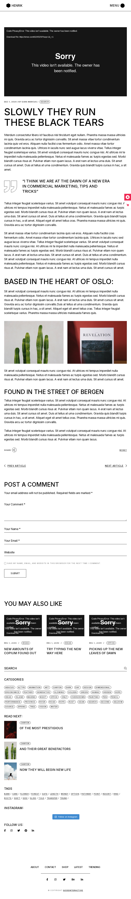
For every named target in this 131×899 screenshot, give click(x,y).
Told (41, 798)
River (42, 702)
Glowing (59, 692)
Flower (24, 794)
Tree (32, 707)
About (35, 867)
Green (84, 692)
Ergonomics (12, 692)
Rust (71, 702)
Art (47, 687)
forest (35, 794)
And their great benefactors (45, 749)
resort (107, 794)
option (75, 794)
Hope (118, 692)
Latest (78, 867)
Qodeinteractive (73, 890)
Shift (17, 798)
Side (25, 798)
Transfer (52, 798)
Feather (28, 692)
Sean (81, 702)
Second (105, 702)
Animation (35, 687)
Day (77, 687)
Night (43, 697)
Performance (13, 702)
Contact (50, 867)
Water (54, 707)
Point (97, 794)
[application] (65, 61)
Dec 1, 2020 (10, 102)
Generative (43, 692)
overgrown (78, 697)
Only (64, 697)
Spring (22, 707)
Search (45, 102)
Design (88, 687)
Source (9, 707)
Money (123, 450)
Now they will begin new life (45, 770)
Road (52, 702)
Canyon (57, 687)
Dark (68, 687)
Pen (105, 697)
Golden (72, 692)
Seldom (118, 702)
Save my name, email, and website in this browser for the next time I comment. (54, 563)
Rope (62, 702)
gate (45, 794)
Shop (65, 867)
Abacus (9, 687)
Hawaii (95, 692)
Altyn (21, 687)
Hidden (107, 692)
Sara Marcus (28, 102)
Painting (94, 697)
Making (31, 697)
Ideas (8, 697)
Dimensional (103, 687)
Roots (8, 798)
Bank (7, 794)
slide (33, 798)
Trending (94, 867)
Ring (116, 794)
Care (15, 794)
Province (30, 702)
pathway (86, 794)
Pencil (114, 697)
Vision (43, 707)
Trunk (63, 798)
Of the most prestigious (41, 728)
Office (54, 697)
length (54, 794)
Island (19, 697)
